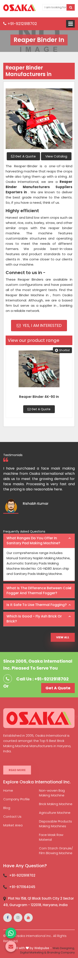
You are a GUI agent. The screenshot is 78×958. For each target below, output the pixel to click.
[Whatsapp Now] (10, 933)
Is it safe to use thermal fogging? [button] (36, 604)
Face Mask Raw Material (51, 837)
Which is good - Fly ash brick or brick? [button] (34, 619)
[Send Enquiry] (10, 946)
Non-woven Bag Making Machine (52, 793)
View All (62, 637)
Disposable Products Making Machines (55, 823)
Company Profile (16, 799)
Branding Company (61, 952)
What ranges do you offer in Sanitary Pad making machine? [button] (33, 541)
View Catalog (56, 156)
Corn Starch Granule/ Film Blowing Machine (56, 850)
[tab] (39, 541)
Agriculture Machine (54, 812)
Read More (17, 770)
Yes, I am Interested (42, 325)
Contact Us (12, 816)
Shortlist (64, 350)
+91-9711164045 (22, 887)
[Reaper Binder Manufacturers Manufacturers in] (39, 116)
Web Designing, (64, 948)
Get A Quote (25, 156)
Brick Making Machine (55, 804)
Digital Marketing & (33, 952)
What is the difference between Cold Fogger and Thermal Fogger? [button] (38, 591)
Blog (6, 808)
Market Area (13, 825)
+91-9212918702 (21, 23)
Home (8, 790)
